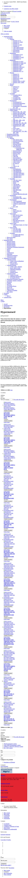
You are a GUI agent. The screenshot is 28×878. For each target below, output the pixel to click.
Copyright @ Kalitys (6, 839)
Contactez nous (7, 6)
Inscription (11, 867)
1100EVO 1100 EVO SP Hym (13, 746)
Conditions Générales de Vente (11, 826)
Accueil (6, 304)
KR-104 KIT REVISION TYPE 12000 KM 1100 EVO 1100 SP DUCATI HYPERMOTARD (9, 641)
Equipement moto (8, 305)
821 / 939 (8, 748)
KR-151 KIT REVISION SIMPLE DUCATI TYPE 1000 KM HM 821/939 (9, 667)
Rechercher (3, 14)
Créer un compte (8, 31)
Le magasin (6, 823)
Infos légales (7, 828)
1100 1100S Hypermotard (12, 745)
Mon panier (6, 814)
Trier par (3, 399)
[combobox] (8, 17)
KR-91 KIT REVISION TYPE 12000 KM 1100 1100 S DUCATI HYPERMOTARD (9, 553)
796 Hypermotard (10, 743)
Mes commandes (8, 873)
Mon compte (7, 25)
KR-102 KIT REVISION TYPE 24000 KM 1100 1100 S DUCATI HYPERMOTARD (9, 612)
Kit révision (6, 306)
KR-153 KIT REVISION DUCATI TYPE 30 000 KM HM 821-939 (9, 718)
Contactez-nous (7, 825)
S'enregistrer (7, 818)
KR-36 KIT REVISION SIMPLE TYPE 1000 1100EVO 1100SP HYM (9, 466)
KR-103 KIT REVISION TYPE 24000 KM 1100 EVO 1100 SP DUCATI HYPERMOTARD (9, 583)
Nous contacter (7, 874)
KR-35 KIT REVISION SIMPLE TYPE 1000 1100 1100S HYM (9, 440)
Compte (3, 301)
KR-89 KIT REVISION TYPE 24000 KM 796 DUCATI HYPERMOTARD (9, 524)
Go (2, 758)
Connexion (6, 27)
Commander (7, 815)
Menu (2, 300)
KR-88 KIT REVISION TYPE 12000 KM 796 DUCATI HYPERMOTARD (9, 495)
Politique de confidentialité (10, 829)
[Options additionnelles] (6, 772)
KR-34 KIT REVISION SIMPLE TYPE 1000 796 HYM (9, 416)
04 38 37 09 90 (15, 21)
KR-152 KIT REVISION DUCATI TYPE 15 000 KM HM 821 (9, 693)
